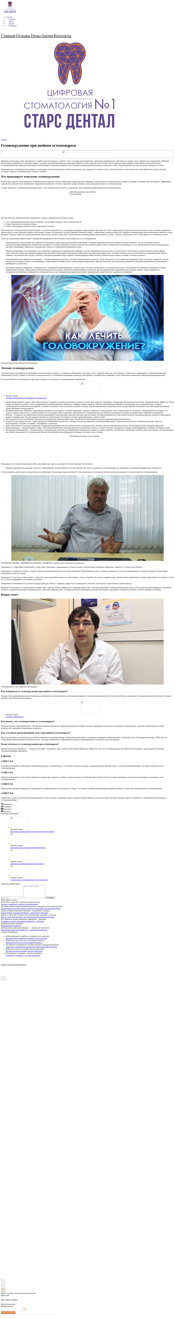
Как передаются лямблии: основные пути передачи (26, 938)
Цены (11, 21)
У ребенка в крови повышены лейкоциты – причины (22, 921)
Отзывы (12, 19)
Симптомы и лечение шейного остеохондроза (29, 880)
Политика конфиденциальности (17, 965)
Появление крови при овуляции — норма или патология (24, 930)
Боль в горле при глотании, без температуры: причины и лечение (27, 917)
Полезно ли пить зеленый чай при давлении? (24, 951)
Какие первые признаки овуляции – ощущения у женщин (24, 913)
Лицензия (4, 965)
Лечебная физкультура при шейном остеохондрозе (26, 398)
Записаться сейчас (8, 1312)
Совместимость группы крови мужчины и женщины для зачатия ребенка (31, 908)
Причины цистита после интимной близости (24, 943)
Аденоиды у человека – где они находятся (23, 955)
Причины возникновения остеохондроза (26, 864)
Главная (9, 17)
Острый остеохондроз (14, 717)
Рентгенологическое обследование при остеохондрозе (32, 832)
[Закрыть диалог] (3, 1290)
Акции (11, 23)
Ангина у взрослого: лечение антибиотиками (19, 904)
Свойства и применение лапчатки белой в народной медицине (31, 947)
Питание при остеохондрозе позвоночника (27, 848)
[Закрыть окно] (3, 978)
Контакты (13, 26)
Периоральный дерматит (11, 926)
